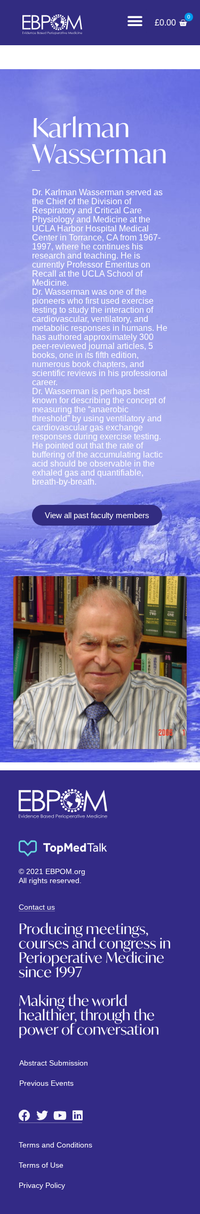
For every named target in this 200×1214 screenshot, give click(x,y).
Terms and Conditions (55, 1145)
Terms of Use (41, 1165)
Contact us (37, 907)
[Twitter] (42, 1115)
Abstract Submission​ (53, 1063)
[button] (135, 21)
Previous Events (46, 1083)
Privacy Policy (42, 1185)
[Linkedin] (77, 1115)
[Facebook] (24, 1115)
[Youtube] (60, 1115)
